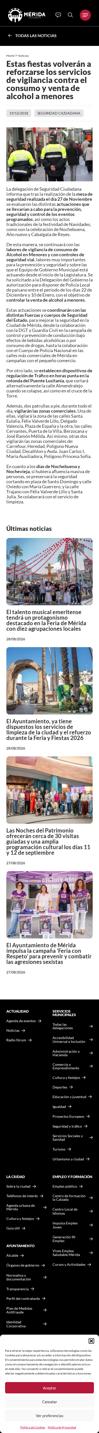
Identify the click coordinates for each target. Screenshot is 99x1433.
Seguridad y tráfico (67, 1126)
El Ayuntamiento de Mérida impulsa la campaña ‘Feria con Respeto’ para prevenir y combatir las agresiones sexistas (49, 953)
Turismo (59, 1149)
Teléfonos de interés (22, 1196)
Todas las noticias (36, 35)
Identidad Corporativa (16, 1324)
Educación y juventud (69, 1097)
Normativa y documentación (18, 1277)
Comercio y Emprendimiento (66, 1066)
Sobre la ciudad (18, 1186)
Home (10, 56)
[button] (91, 1340)
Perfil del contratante (23, 1298)
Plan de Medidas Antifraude (19, 1310)
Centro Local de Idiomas (65, 1211)
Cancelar (49, 1401)
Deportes (60, 1087)
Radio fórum (16, 1040)
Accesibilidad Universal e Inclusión (69, 1040)
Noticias (23, 56)
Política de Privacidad (62, 1427)
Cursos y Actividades (69, 1264)
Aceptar (49, 1388)
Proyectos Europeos (68, 1116)
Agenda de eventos (21, 1021)
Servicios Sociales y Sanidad (68, 1137)
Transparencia (17, 1289)
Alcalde (12, 1255)
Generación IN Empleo (64, 1239)
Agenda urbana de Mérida (20, 1207)
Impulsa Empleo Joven (65, 1225)
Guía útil (13, 1228)
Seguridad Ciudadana (58, 113)
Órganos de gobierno (22, 1265)
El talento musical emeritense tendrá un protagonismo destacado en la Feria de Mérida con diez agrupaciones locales (46, 620)
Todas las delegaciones (63, 1026)
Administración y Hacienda (66, 1053)
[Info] (58, 15)
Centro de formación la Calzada (69, 1197)
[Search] (70, 15)
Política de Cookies (32, 1427)
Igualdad (59, 1106)
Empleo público (65, 1186)
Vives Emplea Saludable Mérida (66, 1253)
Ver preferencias (49, 1415)
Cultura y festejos (20, 1218)
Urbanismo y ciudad (68, 1159)
